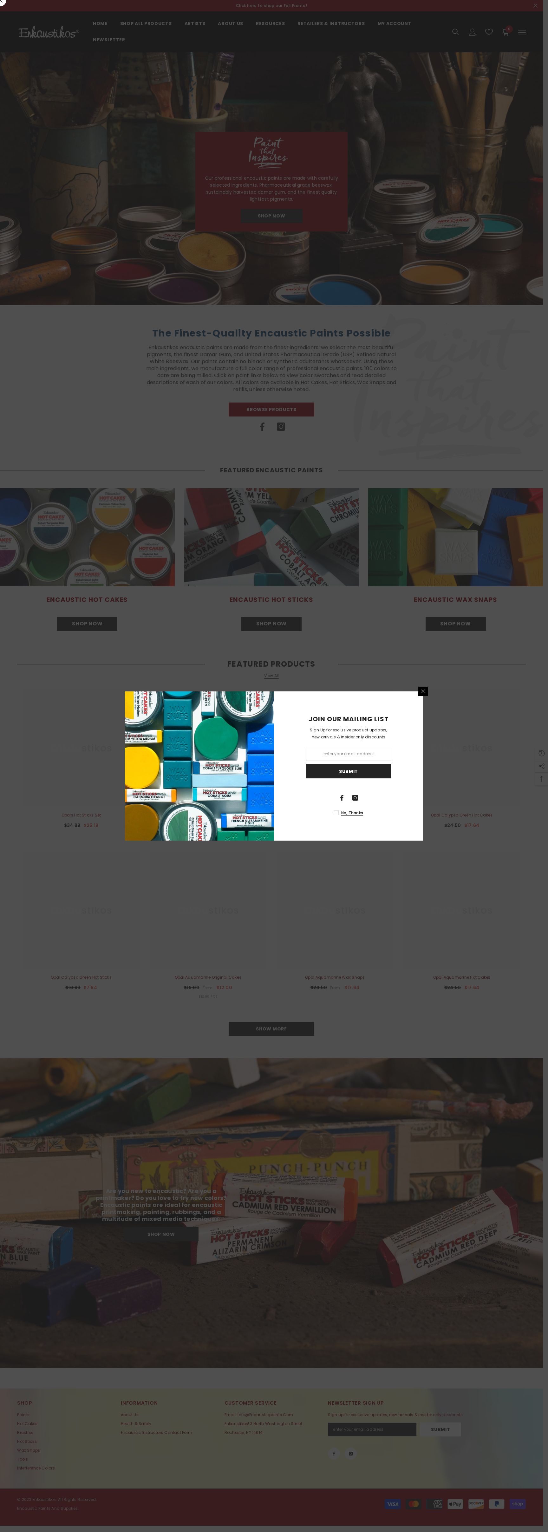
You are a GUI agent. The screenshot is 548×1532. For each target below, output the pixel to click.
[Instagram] (355, 797)
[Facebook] (342, 797)
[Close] (423, 691)
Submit (348, 771)
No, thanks (352, 813)
